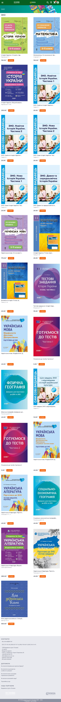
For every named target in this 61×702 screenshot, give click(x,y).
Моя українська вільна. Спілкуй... (12, 618)
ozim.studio (33, 701)
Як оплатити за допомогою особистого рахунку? (8, 669)
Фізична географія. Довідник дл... (12, 412)
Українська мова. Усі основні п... (11, 253)
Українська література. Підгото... (12, 512)
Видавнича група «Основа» (8, 688)
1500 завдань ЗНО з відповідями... (44, 406)
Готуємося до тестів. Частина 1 (43, 359)
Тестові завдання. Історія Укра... (43, 306)
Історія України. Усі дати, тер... (11, 55)
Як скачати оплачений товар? (9, 678)
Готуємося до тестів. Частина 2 (11, 465)
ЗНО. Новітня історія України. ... (43, 105)
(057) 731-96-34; (6, 644)
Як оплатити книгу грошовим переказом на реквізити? (8, 674)
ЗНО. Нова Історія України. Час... (44, 155)
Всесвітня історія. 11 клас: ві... (10, 300)
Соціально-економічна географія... (45, 518)
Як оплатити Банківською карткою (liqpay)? (12, 666)
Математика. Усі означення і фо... (44, 55)
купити (11, 60)
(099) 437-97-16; (15, 644)
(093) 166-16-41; (32, 644)
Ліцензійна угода (5, 681)
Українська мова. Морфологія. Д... (12, 353)
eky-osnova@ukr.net (7, 641)
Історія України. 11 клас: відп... (43, 253)
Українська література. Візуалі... (11, 565)
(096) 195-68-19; (23, 644)
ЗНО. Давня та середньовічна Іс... (44, 205)
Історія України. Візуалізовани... (11, 102)
